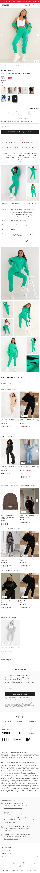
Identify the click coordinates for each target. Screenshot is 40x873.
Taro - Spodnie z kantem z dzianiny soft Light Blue (27, 467)
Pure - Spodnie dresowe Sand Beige (8, 420)
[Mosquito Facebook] (4, 863)
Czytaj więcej (8, 830)
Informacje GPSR (6, 384)
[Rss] (35, 863)
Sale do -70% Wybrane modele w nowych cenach (20, 1)
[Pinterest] (14, 863)
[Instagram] (24, 863)
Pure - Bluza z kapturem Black (8, 601)
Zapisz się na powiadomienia (13, 808)
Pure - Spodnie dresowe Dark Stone (8, 559)
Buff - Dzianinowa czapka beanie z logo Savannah (7, 517)
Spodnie (20, 65)
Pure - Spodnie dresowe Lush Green (8, 648)
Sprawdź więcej (20, 669)
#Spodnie (20, 721)
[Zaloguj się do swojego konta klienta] (29, 5)
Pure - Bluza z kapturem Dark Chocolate (27, 516)
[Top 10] (29, 501)
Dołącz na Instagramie (11, 839)
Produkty (13, 65)
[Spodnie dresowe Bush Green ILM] (33, 174)
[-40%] (10, 632)
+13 (15, 99)
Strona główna (5, 65)
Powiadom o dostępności (18, 132)
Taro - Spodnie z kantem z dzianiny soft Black (8, 467)
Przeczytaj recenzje (9, 822)
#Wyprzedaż (7, 721)
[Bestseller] (29, 404)
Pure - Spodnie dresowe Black (27, 420)
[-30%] (29, 451)
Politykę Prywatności (20, 704)
